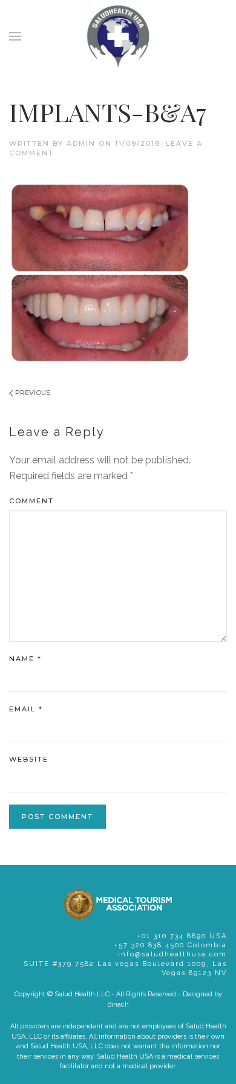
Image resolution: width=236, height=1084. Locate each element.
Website (28, 759)
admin (81, 143)
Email (26, 709)
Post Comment (57, 816)
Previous (31, 392)
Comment (31, 501)
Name (25, 659)
